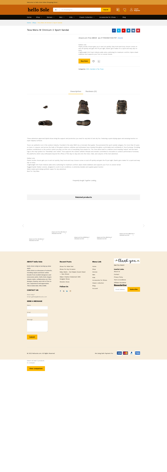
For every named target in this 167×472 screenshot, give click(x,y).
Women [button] (49, 17)
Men (93, 274)
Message (30, 319)
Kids (93, 277)
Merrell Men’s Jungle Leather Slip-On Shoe (59, 228)
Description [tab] (75, 91)
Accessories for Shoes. (99, 280)
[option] (38, 225)
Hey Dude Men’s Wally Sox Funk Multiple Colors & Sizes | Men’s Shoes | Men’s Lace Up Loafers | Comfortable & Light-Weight (106, 231)
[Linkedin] (67, 291)
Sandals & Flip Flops (97, 69)
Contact (116, 274)
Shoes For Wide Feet (66, 266)
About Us (117, 271)
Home (29, 17)
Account (95, 288)
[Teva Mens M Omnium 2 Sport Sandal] (114, 30)
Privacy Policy (118, 277)
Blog (124, 17)
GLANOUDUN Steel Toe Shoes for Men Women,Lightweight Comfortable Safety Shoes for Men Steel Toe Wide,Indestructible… (37, 232)
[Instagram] (70, 291)
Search (105, 9)
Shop (34, 22)
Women (94, 272)
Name (29, 305)
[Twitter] (63, 291)
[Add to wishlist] (93, 61)
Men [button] (60, 17)
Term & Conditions (120, 280)
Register (137, 10)
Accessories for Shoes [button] (107, 17)
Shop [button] (38, 17)
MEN (87, 69)
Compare (99, 61)
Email (29, 312)
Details (120, 38)
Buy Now (84, 61)
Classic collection (98, 283)
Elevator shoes (64, 282)
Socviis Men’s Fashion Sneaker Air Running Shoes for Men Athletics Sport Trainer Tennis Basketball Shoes (82, 231)
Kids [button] (70, 17)
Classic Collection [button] (85, 17)
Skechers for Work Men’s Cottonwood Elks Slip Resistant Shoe (127, 229)
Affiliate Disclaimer (120, 282)
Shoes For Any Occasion (67, 269)
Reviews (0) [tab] (91, 91)
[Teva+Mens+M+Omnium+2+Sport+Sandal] (119, 30)
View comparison (36, 368)
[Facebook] (60, 291)
